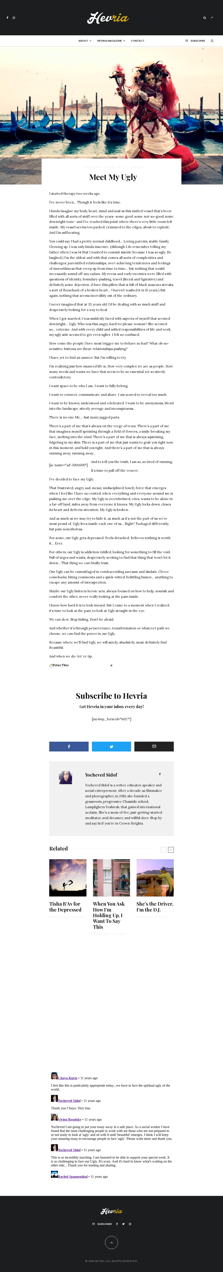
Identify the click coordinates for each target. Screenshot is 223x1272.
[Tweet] (111, 746)
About (83, 40)
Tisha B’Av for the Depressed (65, 906)
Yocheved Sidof (92, 167)
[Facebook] (7, 17)
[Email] (154, 746)
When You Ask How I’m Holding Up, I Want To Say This (109, 915)
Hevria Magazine (109, 40)
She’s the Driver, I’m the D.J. (155, 906)
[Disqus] (111, 1006)
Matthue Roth (144, 916)
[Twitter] (123, 1224)
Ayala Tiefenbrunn (59, 916)
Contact (138, 40)
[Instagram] (13, 17)
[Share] (69, 746)
